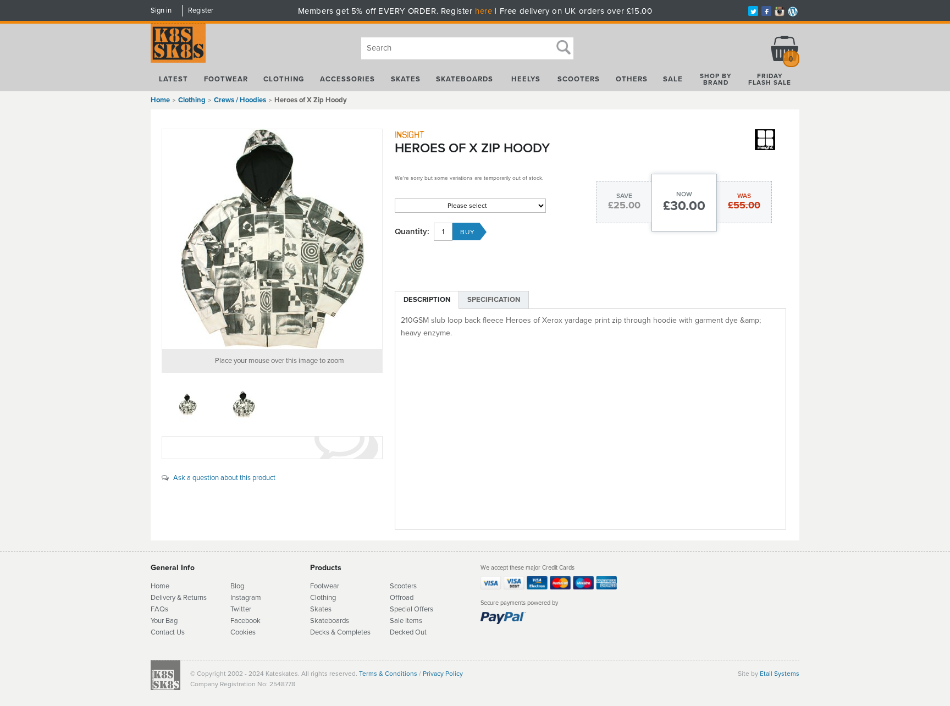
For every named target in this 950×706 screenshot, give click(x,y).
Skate (319, 620)
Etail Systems (779, 673)
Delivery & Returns (179, 597)
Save (624, 195)
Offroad (401, 597)
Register (200, 10)
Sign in (161, 10)
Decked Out (408, 632)
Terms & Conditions (388, 673)
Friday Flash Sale (769, 79)
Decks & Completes (340, 632)
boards (338, 620)
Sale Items (406, 620)
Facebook (245, 620)
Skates (406, 79)
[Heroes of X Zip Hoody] (272, 239)
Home (160, 100)
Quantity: (412, 232)
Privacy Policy (443, 673)
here (483, 11)
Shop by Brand (716, 79)
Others (632, 79)
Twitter (240, 609)
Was (744, 195)
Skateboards (464, 79)
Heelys (525, 79)
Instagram (245, 597)
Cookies (243, 632)
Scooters (578, 79)
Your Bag (164, 620)
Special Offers (411, 609)
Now (684, 194)
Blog (237, 586)
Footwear (226, 79)
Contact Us (168, 632)
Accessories (347, 79)
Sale (673, 79)
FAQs (159, 609)
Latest (173, 79)
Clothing (283, 79)
